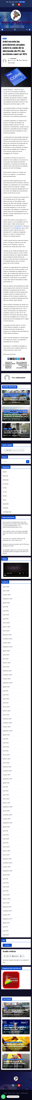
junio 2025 (6, 610)
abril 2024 (6, 659)
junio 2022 (6, 743)
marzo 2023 (6, 707)
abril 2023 (5, 703)
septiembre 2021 (7, 779)
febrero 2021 (6, 803)
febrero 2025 (6, 626)
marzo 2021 (6, 799)
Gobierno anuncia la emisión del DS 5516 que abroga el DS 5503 (14, 1063)
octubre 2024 (7, 642)
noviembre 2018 (7, 863)
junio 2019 (6, 835)
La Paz (21, 410)
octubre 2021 (6, 775)
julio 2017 (5, 927)
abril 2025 (5, 618)
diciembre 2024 (7, 634)
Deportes (5, 476)
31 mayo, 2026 (9, 1014)
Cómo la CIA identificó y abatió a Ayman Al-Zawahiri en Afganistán (10, 365)
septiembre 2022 (7, 731)
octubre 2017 (6, 915)
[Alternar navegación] (15, 30)
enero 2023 (6, 715)
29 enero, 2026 (9, 1031)
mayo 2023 (6, 699)
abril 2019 (5, 843)
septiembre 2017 (7, 919)
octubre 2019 (6, 819)
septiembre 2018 (7, 871)
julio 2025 (5, 606)
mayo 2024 (6, 655)
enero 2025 (6, 630)
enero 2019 (6, 855)
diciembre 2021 (7, 767)
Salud (5, 412)
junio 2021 (5, 791)
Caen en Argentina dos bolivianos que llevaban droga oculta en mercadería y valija (21, 365)
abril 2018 (5, 891)
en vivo (7, 945)
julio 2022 (5, 739)
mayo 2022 (6, 747)
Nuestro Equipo (24, 1093)
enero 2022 (6, 763)
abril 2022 (5, 751)
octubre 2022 (6, 727)
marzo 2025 (6, 622)
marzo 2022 (6, 755)
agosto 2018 (6, 875)
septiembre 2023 (7, 683)
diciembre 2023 (7, 671)
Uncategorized (13, 395)
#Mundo (25, 60)
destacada (11, 410)
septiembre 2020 (7, 807)
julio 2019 (5, 831)
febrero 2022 (6, 759)
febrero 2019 (6, 851)
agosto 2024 (6, 650)
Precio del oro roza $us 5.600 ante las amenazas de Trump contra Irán (16, 1046)
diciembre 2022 (7, 719)
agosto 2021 (6, 783)
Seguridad (10, 412)
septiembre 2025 (7, 598)
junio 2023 (6, 695)
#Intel (20, 60)
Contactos (16, 1096)
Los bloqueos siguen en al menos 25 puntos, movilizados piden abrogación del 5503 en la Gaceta (16, 551)
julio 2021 (5, 787)
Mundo (4, 38)
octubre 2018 (6, 867)
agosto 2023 (6, 687)
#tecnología (11, 63)
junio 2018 (6, 883)
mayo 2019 (6, 839)
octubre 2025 (6, 594)
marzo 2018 (6, 895)
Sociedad (6, 395)
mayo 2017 (6, 935)
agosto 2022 (6, 735)
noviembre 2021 (7, 771)
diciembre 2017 (7, 907)
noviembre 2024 (7, 638)
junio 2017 (6, 931)
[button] (27, 29)
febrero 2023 (6, 711)
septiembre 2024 (7, 646)
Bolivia (5, 410)
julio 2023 (5, 691)
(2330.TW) (19, 226)
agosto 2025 (6, 602)
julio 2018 (5, 879)
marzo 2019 (6, 847)
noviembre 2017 (7, 911)
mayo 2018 (6, 887)
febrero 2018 (6, 899)
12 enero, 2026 (9, 1066)
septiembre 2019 (7, 823)
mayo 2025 (6, 614)
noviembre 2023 (7, 675)
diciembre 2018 (7, 859)
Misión (5, 1093)
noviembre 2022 (7, 723)
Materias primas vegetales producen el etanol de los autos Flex (15, 416)
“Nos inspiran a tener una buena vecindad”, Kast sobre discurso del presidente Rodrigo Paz (15, 532)
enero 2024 (6, 667)
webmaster (13, 58)
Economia (5, 484)
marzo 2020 (6, 811)
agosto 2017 (6, 923)
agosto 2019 (6, 827)
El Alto (16, 410)
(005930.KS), (18, 228)
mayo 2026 (6, 586)
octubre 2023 (6, 679)
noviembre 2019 (7, 815)
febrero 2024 (6, 663)
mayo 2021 (6, 795)
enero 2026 (6, 590)
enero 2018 (6, 903)
